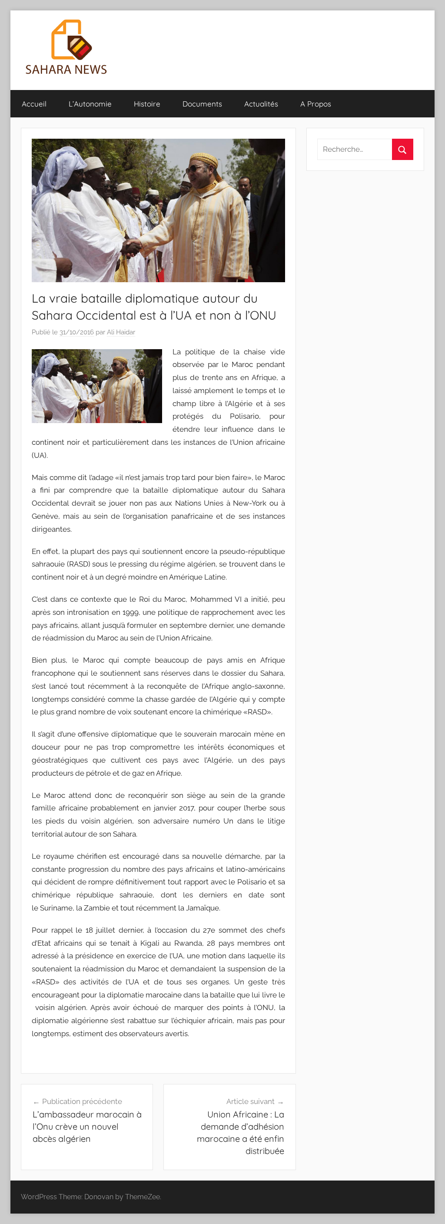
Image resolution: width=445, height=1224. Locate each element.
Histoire (147, 103)
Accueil (34, 103)
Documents (202, 103)
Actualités (261, 103)
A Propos (315, 103)
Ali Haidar (121, 332)
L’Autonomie (90, 103)
